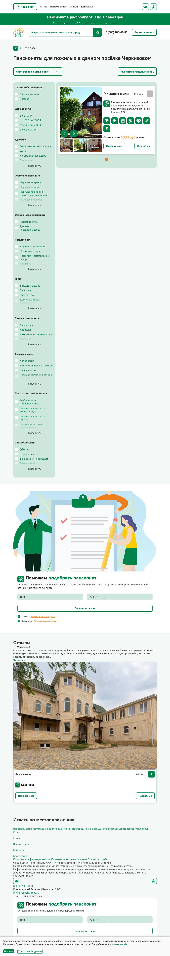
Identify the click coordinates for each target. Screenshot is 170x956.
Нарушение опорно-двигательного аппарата (34, 193)
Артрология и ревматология (36, 365)
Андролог (25, 329)
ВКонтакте (145, 6)
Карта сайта (20, 856)
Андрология (27, 360)
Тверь (131, 828)
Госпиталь (25, 290)
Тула (136, 828)
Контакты (87, 6)
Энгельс (143, 828)
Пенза (87, 828)
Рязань (95, 828)
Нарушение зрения (31, 182)
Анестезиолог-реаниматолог (36, 334)
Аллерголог (26, 325)
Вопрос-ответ (58, 6)
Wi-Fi (23, 151)
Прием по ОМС (29, 221)
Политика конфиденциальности (32, 859)
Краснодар (27, 784)
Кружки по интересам (32, 246)
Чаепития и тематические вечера (35, 257)
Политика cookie (97, 859)
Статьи (74, 6)
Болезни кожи (28, 370)
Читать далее (20, 660)
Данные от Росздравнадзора (30, 228)
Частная (24, 98)
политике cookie (118, 944)
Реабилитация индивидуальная (29, 401)
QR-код (24, 449)
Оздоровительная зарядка (35, 146)
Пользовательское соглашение (69, 859)
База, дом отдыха (30, 285)
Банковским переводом (34, 458)
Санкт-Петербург (108, 828)
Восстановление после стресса (33, 417)
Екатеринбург (32, 828)
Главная (15, 48)
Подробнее (144, 146)
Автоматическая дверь (33, 155)
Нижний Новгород (73, 828)
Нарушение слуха (30, 187)
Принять (8, 951)
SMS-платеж (27, 454)
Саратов (123, 828)
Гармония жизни (116, 93)
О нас (43, 6)
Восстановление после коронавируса (33, 409)
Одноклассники (153, 6)
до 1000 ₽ (26, 115)
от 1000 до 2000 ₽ (31, 120)
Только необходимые (30, 951)
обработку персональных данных (43, 617)
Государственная (29, 94)
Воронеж (18, 828)
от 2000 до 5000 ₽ (31, 125)
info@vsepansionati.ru (26, 892)
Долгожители (23, 774)
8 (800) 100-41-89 (117, 32)
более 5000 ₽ (28, 129)
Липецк (57, 828)
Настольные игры (30, 251)
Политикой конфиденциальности (45, 621)
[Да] (18, 616)
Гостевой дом (27, 295)
